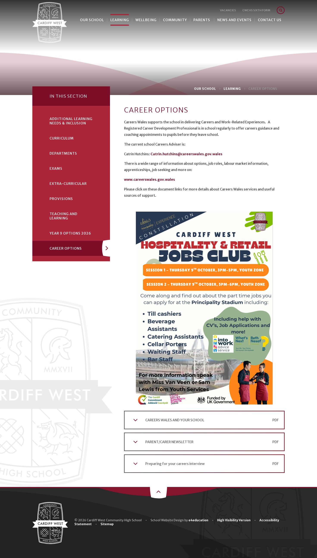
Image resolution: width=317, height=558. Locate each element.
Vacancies (228, 10)
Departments (63, 153)
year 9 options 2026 (70, 233)
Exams (56, 168)
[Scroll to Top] (158, 492)
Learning (232, 89)
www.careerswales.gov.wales (149, 179)
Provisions (61, 199)
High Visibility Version (234, 520)
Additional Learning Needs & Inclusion (71, 121)
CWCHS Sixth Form (256, 10)
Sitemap (107, 524)
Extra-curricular (68, 183)
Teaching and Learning (63, 216)
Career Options (262, 89)
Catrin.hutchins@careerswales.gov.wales (186, 154)
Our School (205, 89)
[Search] (281, 10)
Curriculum (62, 138)
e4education (198, 520)
